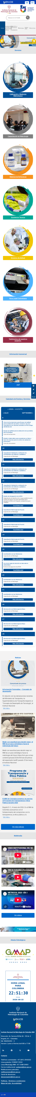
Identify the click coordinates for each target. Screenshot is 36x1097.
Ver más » (6, 708)
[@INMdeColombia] (3, 1050)
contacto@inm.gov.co (23, 1067)
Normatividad (30, 41)
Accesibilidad (17, 1083)
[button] (15, 28)
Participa (21, 28)
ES (32, 3)
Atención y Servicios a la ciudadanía (14, 28)
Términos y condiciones (16, 1081)
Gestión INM (5, 41)
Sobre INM (26, 28)
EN (27, 3)
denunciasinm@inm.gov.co (10, 1077)
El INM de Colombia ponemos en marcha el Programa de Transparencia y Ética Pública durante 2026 (17, 801)
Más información (18, 459)
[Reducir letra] (33, 389)
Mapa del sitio (6, 1083)
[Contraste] (33, 386)
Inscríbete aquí (18, 506)
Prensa (17, 41)
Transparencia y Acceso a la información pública (8, 28)
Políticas (4, 1081)
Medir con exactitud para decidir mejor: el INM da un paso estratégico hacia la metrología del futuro (17, 744)
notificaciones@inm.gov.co (10, 1072)
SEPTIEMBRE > (27, 413)
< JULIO (5, 413)
